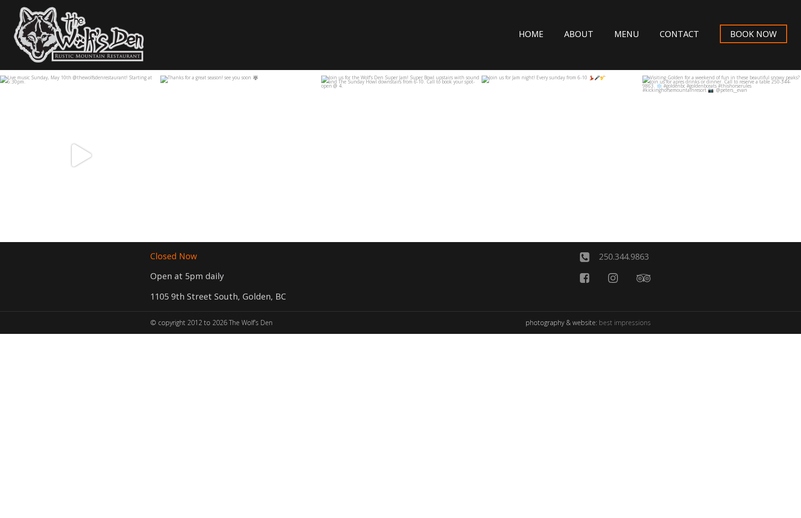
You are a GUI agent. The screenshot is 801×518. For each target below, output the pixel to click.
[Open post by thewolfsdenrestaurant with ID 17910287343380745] (239, 155)
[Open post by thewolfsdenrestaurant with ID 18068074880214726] (400, 155)
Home (531, 33)
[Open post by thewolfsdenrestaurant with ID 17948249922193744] (79, 155)
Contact (679, 33)
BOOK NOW (753, 33)
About (578, 33)
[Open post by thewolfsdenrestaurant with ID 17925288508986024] (721, 155)
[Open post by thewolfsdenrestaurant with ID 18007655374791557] (561, 155)
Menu (626, 33)
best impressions (625, 322)
